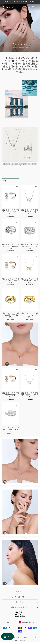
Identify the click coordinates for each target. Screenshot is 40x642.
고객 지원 (19, 602)
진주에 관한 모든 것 (19, 597)
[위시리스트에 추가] (17, 187)
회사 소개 (19, 592)
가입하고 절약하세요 (19, 607)
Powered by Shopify (20, 640)
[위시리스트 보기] (33, 7)
